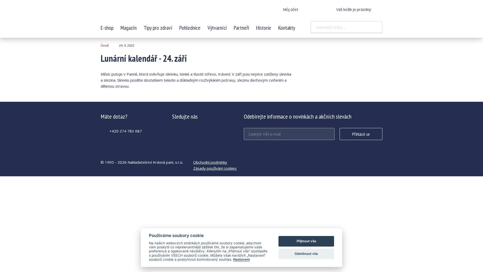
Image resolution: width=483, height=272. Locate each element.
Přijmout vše (306, 241)
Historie (263, 27)
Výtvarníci (217, 27)
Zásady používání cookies (215, 168)
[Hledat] (375, 27)
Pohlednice (189, 27)
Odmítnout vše (306, 254)
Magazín (128, 27)
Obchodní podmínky (210, 162)
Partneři (241, 27)
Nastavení (241, 259)
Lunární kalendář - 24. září (134, 12)
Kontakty (286, 27)
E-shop (107, 27)
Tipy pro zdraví (158, 27)
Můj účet (290, 9)
